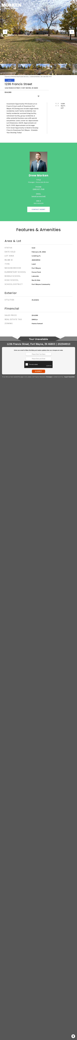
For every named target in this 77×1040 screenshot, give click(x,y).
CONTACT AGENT (38, 209)
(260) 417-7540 (38, 189)
